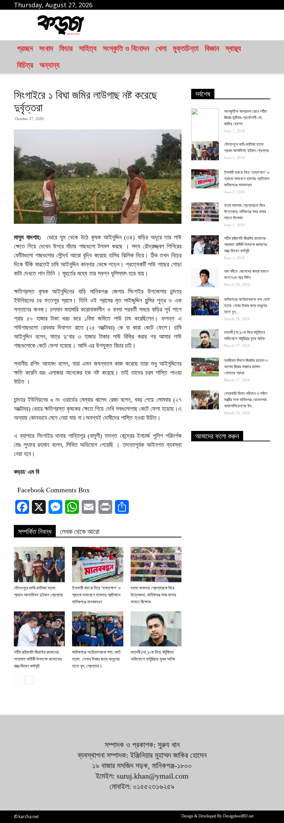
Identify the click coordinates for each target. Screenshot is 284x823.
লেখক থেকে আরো (79, 531)
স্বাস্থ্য (233, 48)
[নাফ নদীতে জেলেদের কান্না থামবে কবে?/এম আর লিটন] (205, 277)
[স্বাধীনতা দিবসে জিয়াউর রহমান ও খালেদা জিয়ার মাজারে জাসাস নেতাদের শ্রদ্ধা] (205, 366)
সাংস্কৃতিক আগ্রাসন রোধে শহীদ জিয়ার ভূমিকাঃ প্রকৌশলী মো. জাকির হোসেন (245, 117)
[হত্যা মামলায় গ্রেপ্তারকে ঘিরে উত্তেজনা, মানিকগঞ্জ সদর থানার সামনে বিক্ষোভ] (156, 564)
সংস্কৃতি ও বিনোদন (126, 48)
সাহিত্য (88, 48)
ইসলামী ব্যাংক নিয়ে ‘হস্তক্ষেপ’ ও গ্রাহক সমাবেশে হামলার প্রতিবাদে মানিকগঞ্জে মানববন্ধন (96, 594)
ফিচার (66, 48)
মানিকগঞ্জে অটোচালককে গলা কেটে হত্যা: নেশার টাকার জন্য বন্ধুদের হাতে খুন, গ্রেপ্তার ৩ (96, 659)
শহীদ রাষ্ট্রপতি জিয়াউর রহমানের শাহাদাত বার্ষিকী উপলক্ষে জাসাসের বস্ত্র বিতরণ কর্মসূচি (38, 659)
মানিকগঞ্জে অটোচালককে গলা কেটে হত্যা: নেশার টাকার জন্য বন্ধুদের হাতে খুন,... (247, 305)
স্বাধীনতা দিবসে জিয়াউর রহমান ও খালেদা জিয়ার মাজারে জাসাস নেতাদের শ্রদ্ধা (245, 366)
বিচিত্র (25, 65)
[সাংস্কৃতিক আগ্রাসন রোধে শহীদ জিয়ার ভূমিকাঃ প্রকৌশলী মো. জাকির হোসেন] (205, 125)
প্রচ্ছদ (25, 48)
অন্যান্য (49, 65)
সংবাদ (46, 48)
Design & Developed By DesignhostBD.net (217, 816)
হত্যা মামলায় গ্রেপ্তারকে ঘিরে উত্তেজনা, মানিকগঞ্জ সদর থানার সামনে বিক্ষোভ (153, 594)
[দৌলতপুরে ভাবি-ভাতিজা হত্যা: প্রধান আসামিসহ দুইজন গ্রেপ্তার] (39, 564)
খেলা (161, 48)
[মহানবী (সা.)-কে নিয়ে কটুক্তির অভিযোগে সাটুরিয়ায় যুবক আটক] (156, 628)
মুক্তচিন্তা (185, 48)
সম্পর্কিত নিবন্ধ (35, 531)
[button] (262, 57)
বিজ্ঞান (212, 48)
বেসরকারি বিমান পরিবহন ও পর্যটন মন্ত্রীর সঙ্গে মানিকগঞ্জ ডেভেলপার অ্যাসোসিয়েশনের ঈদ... (245, 399)
